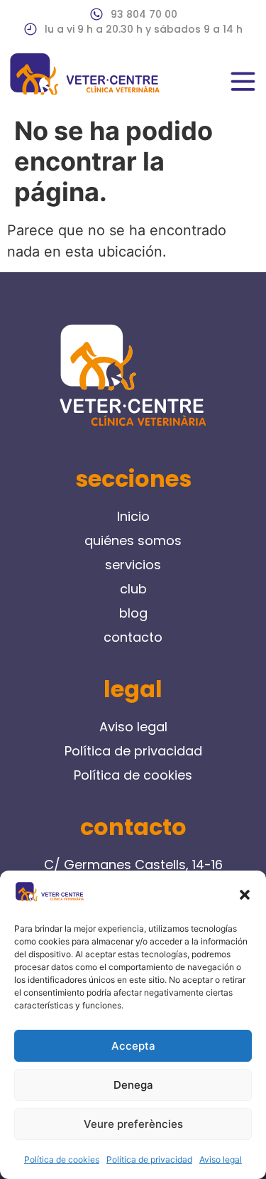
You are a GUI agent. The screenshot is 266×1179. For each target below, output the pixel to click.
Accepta (133, 1046)
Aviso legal (220, 1159)
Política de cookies (61, 1159)
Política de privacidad (149, 1159)
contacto (133, 637)
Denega (133, 1085)
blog (133, 613)
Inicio (133, 516)
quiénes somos (133, 540)
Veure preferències (133, 1124)
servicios (133, 565)
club (133, 589)
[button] (245, 895)
